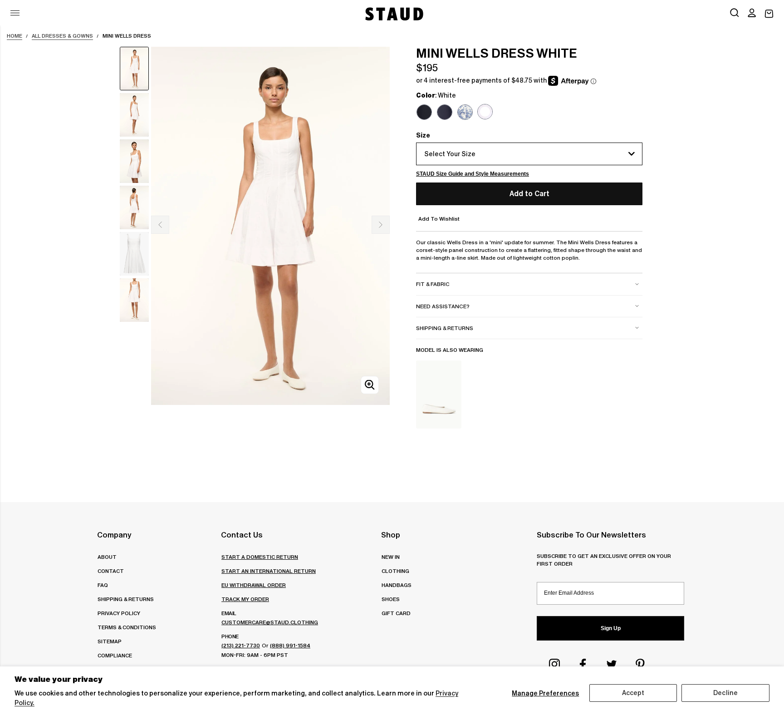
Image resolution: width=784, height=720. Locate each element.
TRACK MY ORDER (245, 599)
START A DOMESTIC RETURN (259, 557)
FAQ (103, 585)
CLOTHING (395, 571)
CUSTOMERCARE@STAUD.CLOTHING (269, 622)
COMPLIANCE (115, 655)
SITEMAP (110, 641)
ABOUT (107, 557)
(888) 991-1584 (290, 645)
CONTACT (111, 571)
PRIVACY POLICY (119, 613)
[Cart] (769, 13)
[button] (751, 13)
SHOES (391, 599)
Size (423, 135)
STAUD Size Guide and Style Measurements (472, 174)
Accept (633, 692)
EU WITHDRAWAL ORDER (253, 585)
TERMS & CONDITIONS (127, 627)
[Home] (393, 14)
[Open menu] (15, 13)
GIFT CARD (396, 613)
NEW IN (391, 557)
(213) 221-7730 (240, 645)
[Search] (734, 13)
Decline (725, 692)
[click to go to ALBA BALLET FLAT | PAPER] (438, 394)
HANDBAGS (397, 585)
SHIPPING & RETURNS (126, 599)
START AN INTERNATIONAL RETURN (268, 571)
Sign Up (611, 628)
